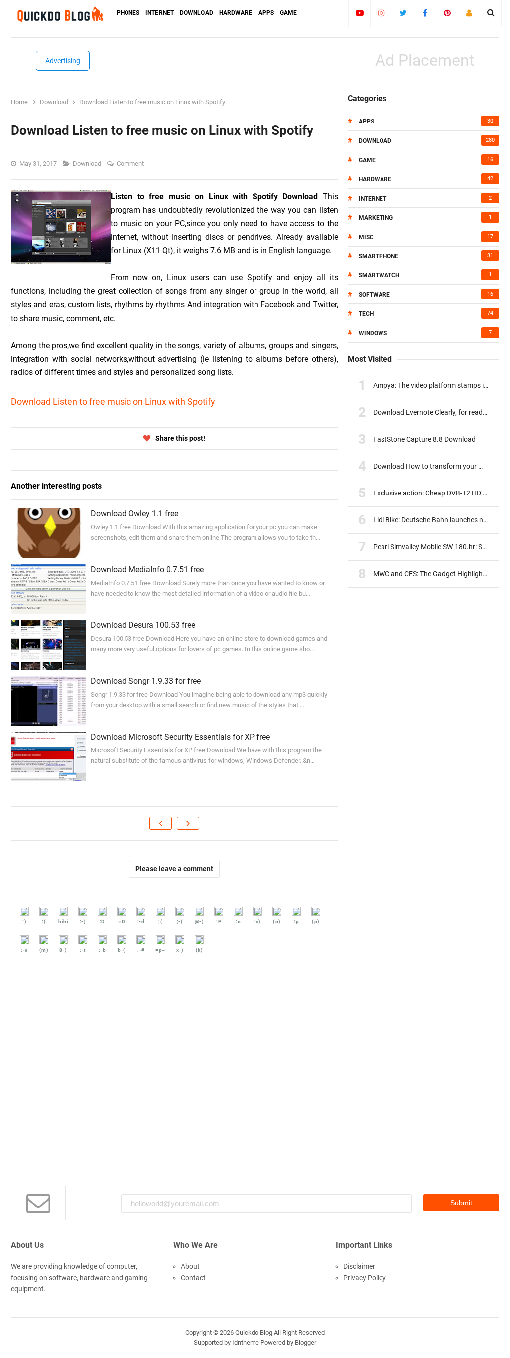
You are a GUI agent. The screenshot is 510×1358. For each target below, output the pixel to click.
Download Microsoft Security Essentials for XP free (180, 736)
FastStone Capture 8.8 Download (424, 439)
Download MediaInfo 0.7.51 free (147, 569)
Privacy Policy (364, 1278)
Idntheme (245, 1342)
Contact (193, 1278)
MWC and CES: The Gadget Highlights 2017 (439, 574)
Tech (366, 313)
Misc (366, 237)
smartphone (378, 256)
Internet (372, 198)
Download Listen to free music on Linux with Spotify (113, 401)
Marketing (376, 217)
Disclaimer (359, 1266)
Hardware (375, 179)
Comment (131, 163)
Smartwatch (379, 275)
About (190, 1266)
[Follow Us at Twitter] (403, 13)
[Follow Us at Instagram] (381, 13)
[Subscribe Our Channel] (359, 13)
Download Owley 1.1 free (134, 513)
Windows (373, 333)
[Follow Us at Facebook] (425, 13)
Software (374, 294)
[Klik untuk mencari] (491, 13)
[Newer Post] (160, 823)
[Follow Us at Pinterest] (447, 13)
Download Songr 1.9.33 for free (146, 681)
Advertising (62, 61)
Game (367, 160)
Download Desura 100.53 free (143, 625)
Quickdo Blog (253, 1332)
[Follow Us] (469, 13)
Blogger (305, 1342)
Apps (366, 121)
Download (88, 163)
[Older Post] (188, 823)
